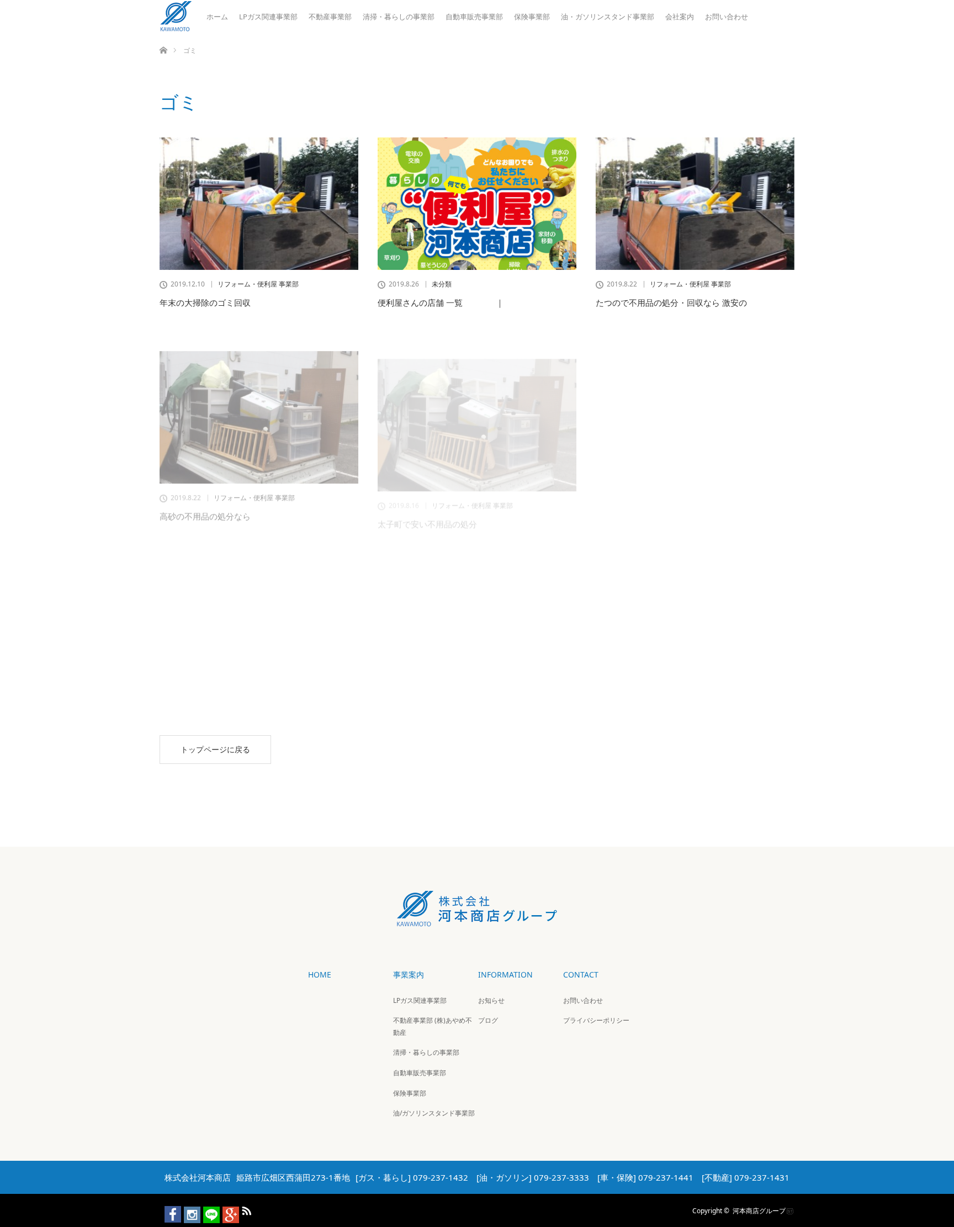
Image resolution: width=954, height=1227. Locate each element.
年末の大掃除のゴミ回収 (205, 302)
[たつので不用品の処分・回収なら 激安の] (695, 203)
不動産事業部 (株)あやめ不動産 (432, 1026)
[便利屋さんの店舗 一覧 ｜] (477, 203)
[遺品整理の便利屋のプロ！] (695, 403)
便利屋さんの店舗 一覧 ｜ (441, 302)
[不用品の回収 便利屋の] (259, 602)
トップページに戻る (215, 749)
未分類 (442, 284)
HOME (319, 974)
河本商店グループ (759, 1210)
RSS (245, 1209)
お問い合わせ (726, 17)
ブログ (488, 1020)
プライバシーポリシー (596, 1020)
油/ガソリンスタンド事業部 (434, 1113)
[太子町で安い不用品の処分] (477, 403)
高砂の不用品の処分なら (205, 501)
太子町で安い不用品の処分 (427, 501)
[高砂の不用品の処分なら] (259, 403)
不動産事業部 (330, 17)
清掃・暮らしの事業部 (398, 17)
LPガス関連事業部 (268, 17)
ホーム (217, 17)
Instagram (187, 1209)
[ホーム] (163, 37)
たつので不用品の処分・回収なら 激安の (671, 302)
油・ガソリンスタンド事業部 (607, 17)
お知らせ (491, 1000)
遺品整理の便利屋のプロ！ (645, 501)
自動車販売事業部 (474, 17)
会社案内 (679, 17)
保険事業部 (532, 17)
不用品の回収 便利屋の (205, 701)
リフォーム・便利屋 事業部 (258, 284)
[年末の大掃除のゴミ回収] (259, 203)
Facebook (168, 1209)
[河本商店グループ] (477, 919)
